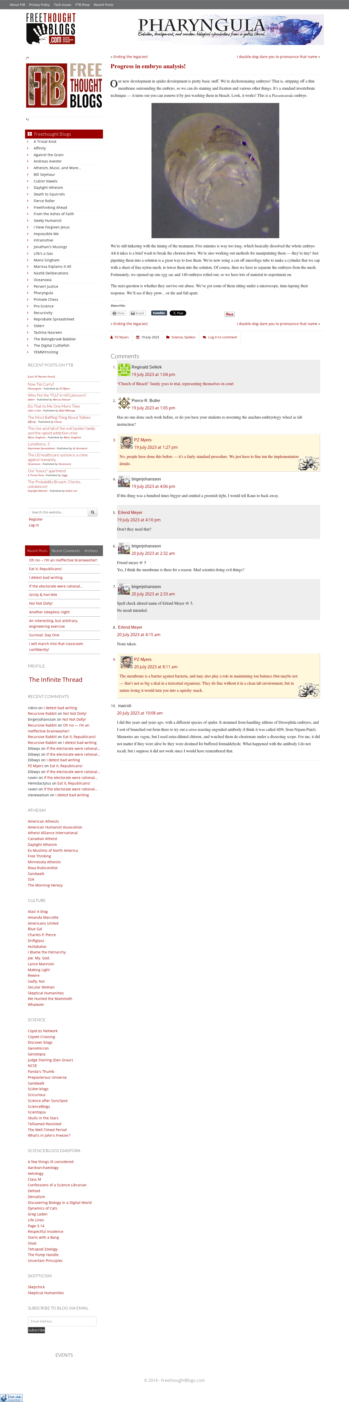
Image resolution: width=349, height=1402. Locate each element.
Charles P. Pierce (42, 934)
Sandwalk (36, 873)
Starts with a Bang (43, 1237)
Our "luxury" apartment (47, 470)
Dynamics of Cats (42, 1208)
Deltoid (34, 1190)
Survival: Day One (44, 635)
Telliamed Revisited (44, 1123)
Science (177, 337)
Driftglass (36, 940)
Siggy (65, 475)
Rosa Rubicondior (43, 867)
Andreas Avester (48, 161)
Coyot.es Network (42, 1030)
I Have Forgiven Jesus (52, 227)
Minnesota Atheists (44, 861)
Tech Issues (62, 4)
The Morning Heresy (45, 885)
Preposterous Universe (47, 1077)
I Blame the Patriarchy (47, 952)
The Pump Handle (43, 1254)
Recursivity (43, 312)
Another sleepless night (49, 612)
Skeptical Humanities (46, 993)
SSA (31, 879)
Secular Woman (41, 987)
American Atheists (43, 821)
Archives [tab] (91, 550)
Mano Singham (47, 260)
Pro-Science (44, 306)
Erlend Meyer (130, 512)
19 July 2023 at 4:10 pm (139, 520)
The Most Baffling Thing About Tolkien (59, 417)
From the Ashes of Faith (54, 213)
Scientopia (37, 1112)
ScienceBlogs (39, 1106)
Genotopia (36, 1054)
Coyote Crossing (41, 1036)
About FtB (17, 4)
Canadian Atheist (42, 838)
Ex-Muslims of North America (53, 850)
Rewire (34, 975)
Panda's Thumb (41, 1071)
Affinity (40, 148)
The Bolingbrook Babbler (55, 339)
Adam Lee (71, 490)
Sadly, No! (36, 981)
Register (36, 519)
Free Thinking (39, 856)
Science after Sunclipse (48, 1100)
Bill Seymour (44, 174)
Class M (34, 1179)
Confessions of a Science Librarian (57, 1184)
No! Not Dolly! (41, 603)
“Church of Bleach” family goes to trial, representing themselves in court (175, 383)
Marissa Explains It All (52, 266)
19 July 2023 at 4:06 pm (153, 486)
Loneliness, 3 (39, 444)
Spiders (189, 337)
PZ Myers (65, 388)
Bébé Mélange (67, 410)
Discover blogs (40, 1042)
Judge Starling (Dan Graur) (50, 1060)
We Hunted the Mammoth (50, 998)
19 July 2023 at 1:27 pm (156, 447)
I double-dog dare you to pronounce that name (277, 56)
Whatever (36, 1004)
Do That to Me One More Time (54, 406)
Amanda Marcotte (43, 917)
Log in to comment (222, 337)
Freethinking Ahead (50, 207)
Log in (34, 525)
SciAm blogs (38, 1088)
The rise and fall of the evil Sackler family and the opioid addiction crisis (61, 430)
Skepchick (36, 1286)
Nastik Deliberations (51, 273)
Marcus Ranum (62, 399)
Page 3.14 (36, 1225)
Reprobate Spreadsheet (54, 319)
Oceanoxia (43, 279)
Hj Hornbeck (80, 448)
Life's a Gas (43, 253)
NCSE (32, 1065)
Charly (58, 421)
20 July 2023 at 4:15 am (138, 634)
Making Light (39, 969)
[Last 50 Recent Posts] (41, 376)
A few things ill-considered (51, 1161)
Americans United (43, 923)
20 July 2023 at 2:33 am (153, 594)
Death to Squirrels (49, 194)
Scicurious (36, 1094)
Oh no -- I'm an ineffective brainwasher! (63, 560)
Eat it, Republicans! (45, 568)
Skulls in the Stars (43, 1118)
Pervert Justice (46, 286)
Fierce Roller (44, 200)
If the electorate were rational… (56, 586)
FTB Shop (82, 4)
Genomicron (38, 1048)
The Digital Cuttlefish (51, 345)
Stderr (39, 325)
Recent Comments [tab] (66, 550)
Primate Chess (46, 299)
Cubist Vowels (45, 181)
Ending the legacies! (130, 56)
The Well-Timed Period (47, 1129)
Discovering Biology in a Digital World (60, 1202)
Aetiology (35, 1173)
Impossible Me (46, 233)
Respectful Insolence (45, 1231)
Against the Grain (49, 154)
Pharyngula (43, 292)
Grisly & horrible (43, 594)
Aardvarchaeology (43, 1167)
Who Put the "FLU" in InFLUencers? (57, 395)
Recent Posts (103, 4)
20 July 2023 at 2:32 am (153, 553)
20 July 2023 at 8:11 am (156, 667)
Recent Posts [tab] (37, 550)
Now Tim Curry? (41, 384)
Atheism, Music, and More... (57, 167)
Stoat (32, 1243)
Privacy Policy (39, 4)
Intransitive (43, 240)
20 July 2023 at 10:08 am (140, 713)
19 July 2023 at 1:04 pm (153, 374)
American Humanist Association (55, 827)
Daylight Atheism (48, 187)
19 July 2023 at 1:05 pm (153, 408)
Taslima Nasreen (48, 332)
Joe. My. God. (39, 958)
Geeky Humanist (48, 220)
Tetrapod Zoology (42, 1249)
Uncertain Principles (45, 1260)
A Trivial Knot (45, 141)
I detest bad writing (46, 577)
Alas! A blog (38, 911)
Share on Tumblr (159, 313)
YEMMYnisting (46, 352)
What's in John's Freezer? (49, 1135)
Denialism (36, 1196)
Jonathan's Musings (50, 246)
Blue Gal (35, 928)
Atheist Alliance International (53, 832)
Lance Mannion (41, 963)
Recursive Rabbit (42, 713)
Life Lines (36, 1219)
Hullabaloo (37, 946)
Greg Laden (38, 1214)
